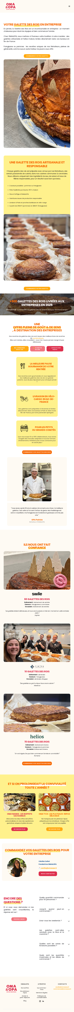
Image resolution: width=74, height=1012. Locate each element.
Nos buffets (25, 988)
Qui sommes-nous (41, 988)
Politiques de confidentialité (42, 996)
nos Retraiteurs (38, 338)
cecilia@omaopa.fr (62, 987)
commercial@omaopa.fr (62, 989)
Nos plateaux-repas (25, 991)
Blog (25, 1001)
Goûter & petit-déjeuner (25, 996)
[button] (69, 6)
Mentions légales (41, 992)
